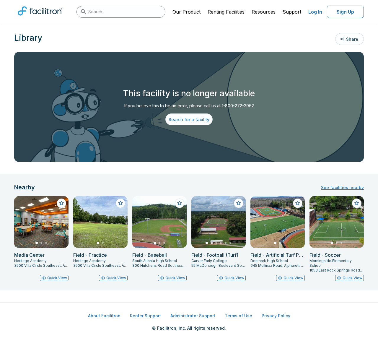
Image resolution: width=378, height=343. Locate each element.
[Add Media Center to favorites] (61, 203)
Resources (264, 12)
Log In (315, 12)
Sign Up (345, 12)
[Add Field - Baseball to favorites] (179, 203)
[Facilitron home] (40, 17)
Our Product (186, 12)
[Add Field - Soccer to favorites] (356, 203)
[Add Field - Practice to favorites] (120, 203)
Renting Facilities (226, 12)
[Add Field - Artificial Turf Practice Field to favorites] (297, 203)
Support (292, 12)
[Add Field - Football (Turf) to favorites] (238, 203)
